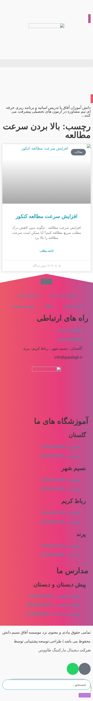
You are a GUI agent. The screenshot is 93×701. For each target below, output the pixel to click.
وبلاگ (49, 306)
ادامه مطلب (46, 251)
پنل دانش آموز (29, 295)
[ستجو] (85, 695)
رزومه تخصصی (23, 306)
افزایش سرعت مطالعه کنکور (47, 216)
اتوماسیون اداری (62, 295)
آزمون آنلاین (72, 306)
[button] (46, 63)
